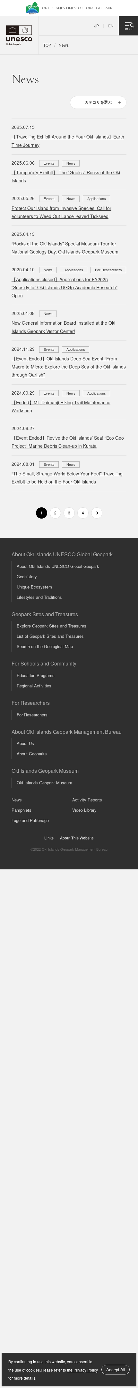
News (70, 163)
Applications (96, 198)
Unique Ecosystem (34, 587)
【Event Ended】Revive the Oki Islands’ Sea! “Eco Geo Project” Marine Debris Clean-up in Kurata (68, 442)
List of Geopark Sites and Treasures (50, 636)
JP (96, 25)
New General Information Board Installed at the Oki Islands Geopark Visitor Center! (63, 327)
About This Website (77, 837)
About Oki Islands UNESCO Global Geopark (58, 566)
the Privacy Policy (82, 1370)
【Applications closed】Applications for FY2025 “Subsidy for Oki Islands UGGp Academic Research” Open (64, 287)
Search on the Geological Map (45, 646)
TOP (47, 45)
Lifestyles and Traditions (39, 597)
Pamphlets (21, 810)
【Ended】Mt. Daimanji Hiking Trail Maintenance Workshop (61, 406)
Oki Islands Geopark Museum (44, 783)
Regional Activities (34, 686)
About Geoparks (32, 754)
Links (49, 837)
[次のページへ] (96, 513)
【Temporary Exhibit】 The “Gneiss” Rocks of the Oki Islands (66, 176)
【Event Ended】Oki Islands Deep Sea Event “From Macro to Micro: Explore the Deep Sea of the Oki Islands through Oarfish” (69, 366)
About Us (25, 743)
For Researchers (108, 269)
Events (49, 163)
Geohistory (27, 576)
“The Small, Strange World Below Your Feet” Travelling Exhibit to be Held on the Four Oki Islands (67, 477)
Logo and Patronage (30, 820)
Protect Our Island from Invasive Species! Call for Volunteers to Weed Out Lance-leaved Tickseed (61, 212)
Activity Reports (87, 800)
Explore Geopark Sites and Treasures (51, 626)
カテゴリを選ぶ (98, 102)
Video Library (84, 810)
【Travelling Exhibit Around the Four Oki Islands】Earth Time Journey (68, 140)
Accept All (115, 1369)
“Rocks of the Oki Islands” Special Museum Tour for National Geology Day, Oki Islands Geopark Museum (65, 247)
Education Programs (36, 675)
